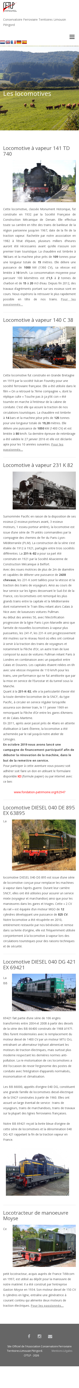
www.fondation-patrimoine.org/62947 (39, 792)
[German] (18, 42)
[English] (8, 42)
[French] (13, 42)
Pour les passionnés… (47, 1306)
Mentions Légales (62, 1351)
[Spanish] (24, 42)
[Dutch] (2, 42)
